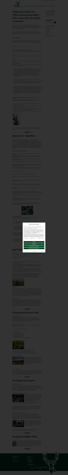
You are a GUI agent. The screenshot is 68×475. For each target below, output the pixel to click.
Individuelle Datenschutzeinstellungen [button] (34, 248)
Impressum (42, 251)
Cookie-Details (26, 251)
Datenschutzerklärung (36, 232)
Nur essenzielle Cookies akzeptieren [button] (34, 246)
